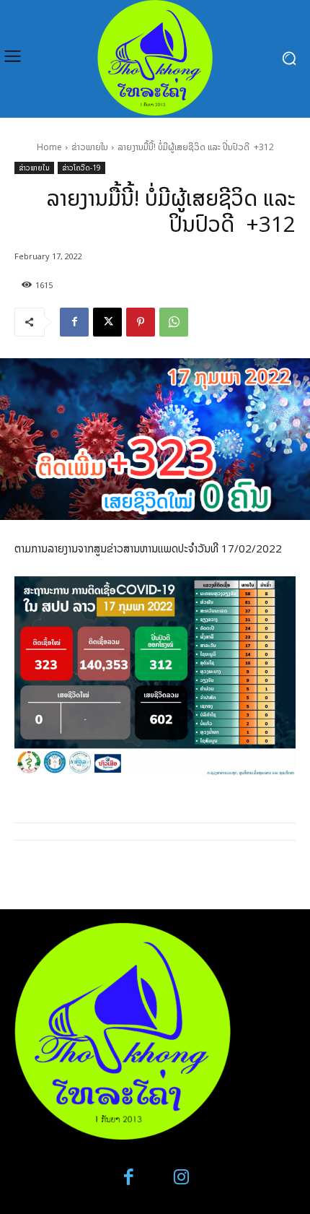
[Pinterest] (140, 322)
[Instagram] (181, 1177)
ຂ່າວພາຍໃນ (89, 147)
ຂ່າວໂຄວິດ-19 (81, 167)
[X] (107, 322)
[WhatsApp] (173, 322)
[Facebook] (74, 322)
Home (49, 147)
